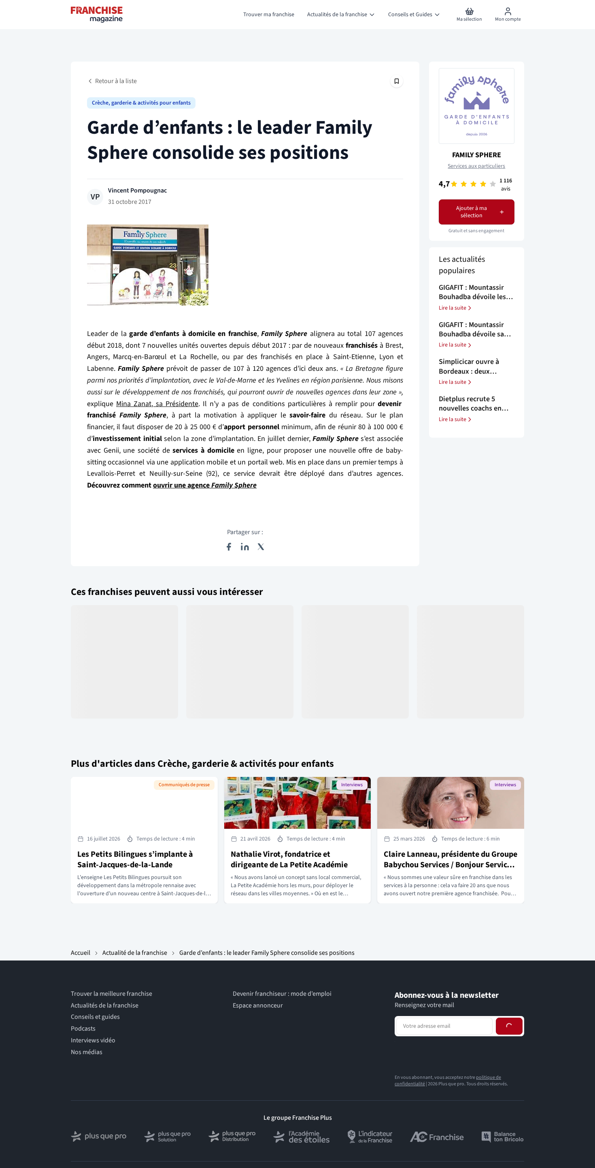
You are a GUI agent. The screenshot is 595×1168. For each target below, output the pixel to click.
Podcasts (83, 1029)
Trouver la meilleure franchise (111, 994)
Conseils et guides (95, 1017)
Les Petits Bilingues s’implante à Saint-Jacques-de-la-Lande (135, 860)
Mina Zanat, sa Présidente (157, 404)
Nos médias (86, 1052)
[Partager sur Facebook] (228, 546)
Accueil (80, 952)
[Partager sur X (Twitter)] (261, 546)
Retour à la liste (116, 81)
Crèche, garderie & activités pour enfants (141, 103)
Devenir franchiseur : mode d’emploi (282, 994)
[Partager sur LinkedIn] (244, 546)
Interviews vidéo (93, 1040)
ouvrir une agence (205, 485)
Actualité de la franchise (134, 952)
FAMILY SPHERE (476, 155)
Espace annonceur (258, 1005)
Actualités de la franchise (104, 1005)
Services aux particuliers (476, 166)
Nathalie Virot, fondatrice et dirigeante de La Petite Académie (289, 860)
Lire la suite (452, 308)
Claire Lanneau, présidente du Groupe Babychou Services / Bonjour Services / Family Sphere (450, 865)
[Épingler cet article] (396, 81)
